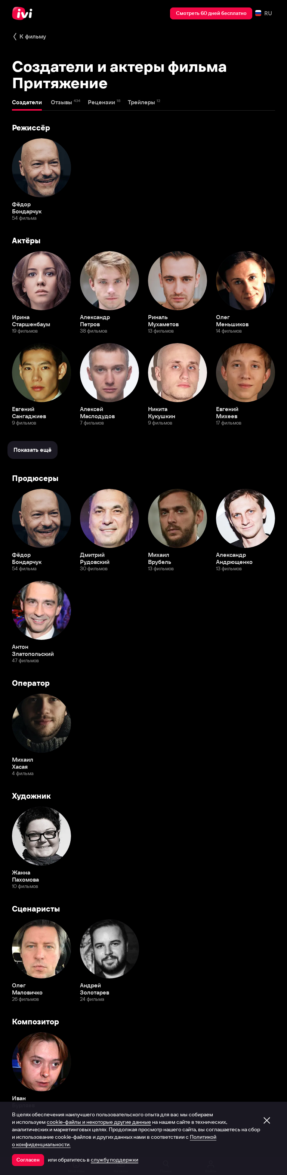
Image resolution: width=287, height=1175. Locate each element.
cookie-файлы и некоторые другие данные (99, 1122)
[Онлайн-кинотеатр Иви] (24, 13)
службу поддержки (114, 1160)
